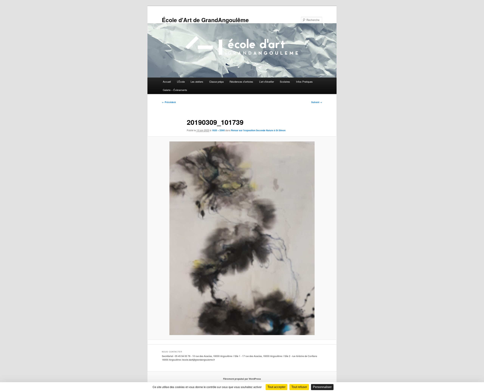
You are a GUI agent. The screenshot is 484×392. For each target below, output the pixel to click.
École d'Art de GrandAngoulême (205, 20)
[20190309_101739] (242, 238)
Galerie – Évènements (175, 90)
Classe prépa (216, 81)
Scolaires (285, 81)
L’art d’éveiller (266, 81)
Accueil (167, 81)
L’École (181, 81)
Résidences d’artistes (241, 81)
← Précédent (169, 102)
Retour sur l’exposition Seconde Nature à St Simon (258, 130)
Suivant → (316, 102)
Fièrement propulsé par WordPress (242, 378)
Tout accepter (276, 387)
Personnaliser (322, 387)
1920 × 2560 (218, 130)
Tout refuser (299, 387)
